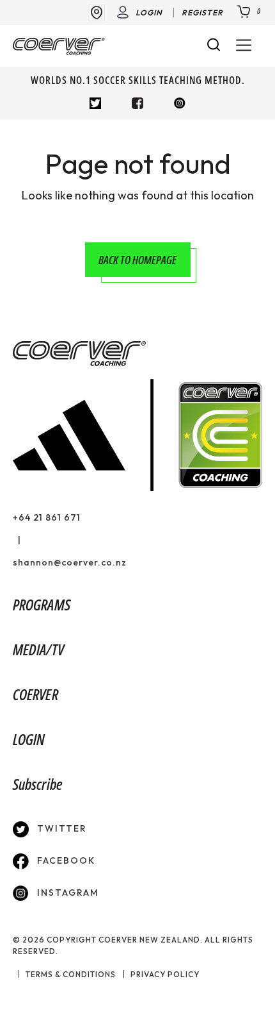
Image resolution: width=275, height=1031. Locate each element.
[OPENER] (243, 46)
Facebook (64, 860)
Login (149, 12)
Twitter (60, 828)
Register (202, 12)
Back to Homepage (137, 259)
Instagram (66, 892)
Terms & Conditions (71, 974)
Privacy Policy (165, 974)
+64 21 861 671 (47, 517)
